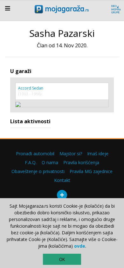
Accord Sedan (30, 88)
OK (62, 259)
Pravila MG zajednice (91, 171)
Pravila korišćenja (81, 162)
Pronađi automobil (35, 154)
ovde (79, 246)
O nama (50, 162)
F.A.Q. (31, 162)
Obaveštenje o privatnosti (38, 171)
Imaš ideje (97, 154)
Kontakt (62, 180)
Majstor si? (70, 154)
